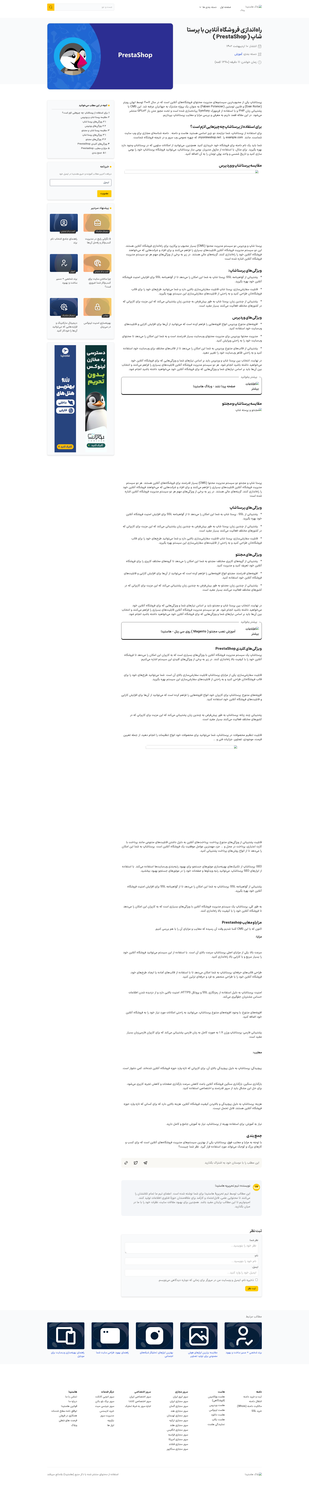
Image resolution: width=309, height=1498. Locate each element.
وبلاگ (74, 1425)
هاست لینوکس (217, 1410)
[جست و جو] (50, 7)
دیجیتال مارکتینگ (102, 231)
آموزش (238, 54)
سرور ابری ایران (180, 1397)
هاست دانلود (218, 1415)
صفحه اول (225, 7)
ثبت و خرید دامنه (252, 1397)
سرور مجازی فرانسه (178, 1435)
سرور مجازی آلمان (178, 1406)
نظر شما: (253, 1240)
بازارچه (110, 1420)
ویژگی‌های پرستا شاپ (92, 135)
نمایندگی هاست (216, 1424)
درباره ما (72, 1401)
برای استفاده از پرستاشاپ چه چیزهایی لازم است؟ (85, 113)
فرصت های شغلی (68, 1420)
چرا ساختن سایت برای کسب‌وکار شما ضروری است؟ (99, 283)
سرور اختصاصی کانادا (140, 1401)
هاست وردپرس (217, 1405)
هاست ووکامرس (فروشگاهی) (216, 1399)
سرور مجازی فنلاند (178, 1444)
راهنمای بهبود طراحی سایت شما (112, 1353)
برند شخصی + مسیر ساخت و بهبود (66, 281)
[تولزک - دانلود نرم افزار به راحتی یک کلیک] (96, 398)
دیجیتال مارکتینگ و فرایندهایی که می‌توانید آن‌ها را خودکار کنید (64, 327)
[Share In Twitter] (136, 1163)
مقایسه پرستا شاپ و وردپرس (94, 117)
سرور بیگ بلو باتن (104, 1401)
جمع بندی (97, 153)
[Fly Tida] (65, 398)
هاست (221, 1392)
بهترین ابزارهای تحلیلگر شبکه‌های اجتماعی (156, 1354)
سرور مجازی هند (179, 1411)
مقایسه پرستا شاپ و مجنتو (94, 130)
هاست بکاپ (218, 1420)
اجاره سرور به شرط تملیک (138, 1406)
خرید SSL (257, 1411)
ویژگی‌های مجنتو (93, 139)
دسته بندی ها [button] (210, 7)
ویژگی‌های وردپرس (93, 126)
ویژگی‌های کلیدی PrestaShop (92, 144)
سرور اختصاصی (142, 1392)
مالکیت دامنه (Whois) (249, 1406)
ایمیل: (255, 1267)
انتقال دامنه (255, 1401)
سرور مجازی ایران (179, 1401)
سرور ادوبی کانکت (104, 1397)
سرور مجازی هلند (179, 1425)
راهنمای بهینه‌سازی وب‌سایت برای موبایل (67, 1354)
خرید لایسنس (107, 1411)
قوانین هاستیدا (69, 1406)
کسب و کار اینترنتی (68, 231)
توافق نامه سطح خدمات (64, 1411)
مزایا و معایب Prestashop (94, 148)
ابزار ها (110, 1425)
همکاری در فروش (68, 1416)
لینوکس (105, 315)
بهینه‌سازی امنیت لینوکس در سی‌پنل (97, 325)
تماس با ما (71, 1397)
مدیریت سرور (107, 1416)
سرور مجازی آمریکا (178, 1439)
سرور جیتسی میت (104, 1406)
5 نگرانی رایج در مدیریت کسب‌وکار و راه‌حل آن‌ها (98, 241)
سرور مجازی (181, 1392)
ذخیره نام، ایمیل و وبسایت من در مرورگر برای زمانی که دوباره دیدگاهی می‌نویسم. (206, 1280)
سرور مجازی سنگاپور (177, 1449)
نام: (256, 1256)
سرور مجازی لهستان (177, 1416)
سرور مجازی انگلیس (177, 1430)
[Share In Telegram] (145, 1163)
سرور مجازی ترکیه (178, 1420)
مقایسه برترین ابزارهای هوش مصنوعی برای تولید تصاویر (202, 1354)
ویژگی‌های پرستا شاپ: (92, 122)
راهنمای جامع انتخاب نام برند (64, 241)
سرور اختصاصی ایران (140, 1397)
